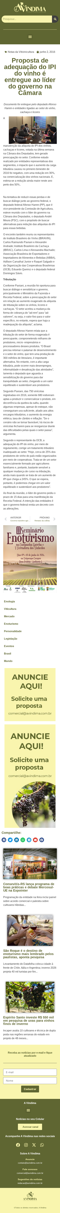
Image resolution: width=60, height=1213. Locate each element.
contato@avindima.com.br (30, 1163)
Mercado (9, 616)
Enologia (9, 601)
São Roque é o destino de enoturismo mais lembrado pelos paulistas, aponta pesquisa (28, 954)
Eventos (9, 646)
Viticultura (10, 609)
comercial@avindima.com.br (30, 1173)
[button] (30, 36)
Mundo (8, 661)
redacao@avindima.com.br (30, 1183)
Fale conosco (30, 1169)
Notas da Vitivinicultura (21, 51)
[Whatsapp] (42, 1145)
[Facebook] (18, 1145)
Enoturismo (11, 623)
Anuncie (30, 1159)
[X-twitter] (34, 1145)
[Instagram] (26, 1145)
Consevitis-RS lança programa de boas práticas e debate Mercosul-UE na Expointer (28, 887)
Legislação (10, 638)
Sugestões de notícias (30, 1179)
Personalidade (13, 631)
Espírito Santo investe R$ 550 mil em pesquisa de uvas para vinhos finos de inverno (28, 1021)
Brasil (7, 653)
